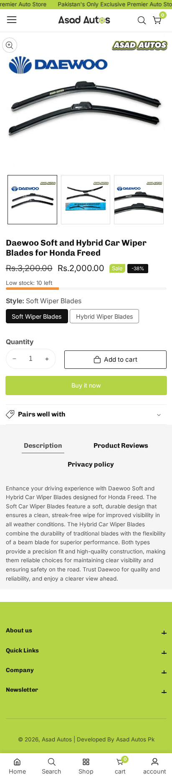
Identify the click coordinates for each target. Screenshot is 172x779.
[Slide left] (11, 199)
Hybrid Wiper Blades (104, 318)
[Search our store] (143, 20)
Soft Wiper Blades (37, 318)
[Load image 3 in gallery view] (139, 200)
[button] (86, 414)
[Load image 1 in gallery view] (32, 200)
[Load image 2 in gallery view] (86, 200)
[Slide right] (161, 199)
